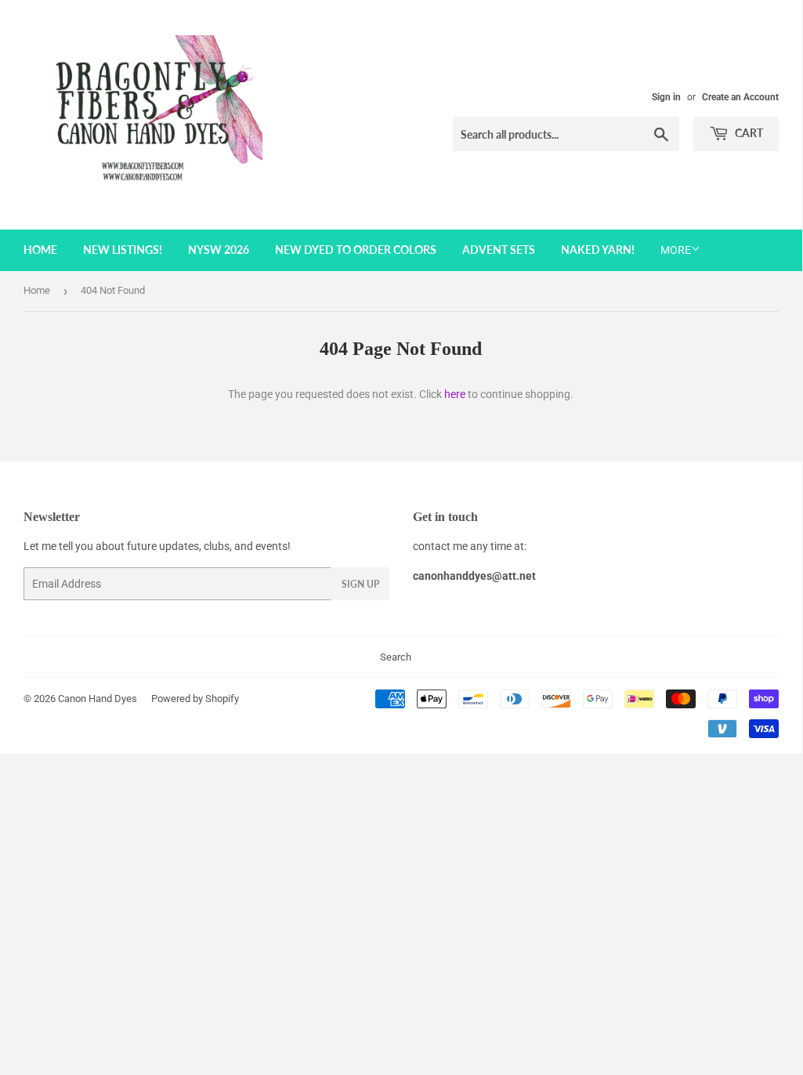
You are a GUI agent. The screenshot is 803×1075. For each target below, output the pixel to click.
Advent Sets (498, 249)
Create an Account (740, 97)
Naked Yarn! (598, 249)
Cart (747, 132)
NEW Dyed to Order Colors (355, 249)
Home (40, 249)
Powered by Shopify (195, 698)
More (675, 250)
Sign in (666, 97)
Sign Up (360, 584)
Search (395, 657)
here (454, 394)
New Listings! (122, 249)
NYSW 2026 (218, 249)
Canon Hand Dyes (97, 698)
